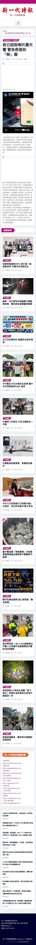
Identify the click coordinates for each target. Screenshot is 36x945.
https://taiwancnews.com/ (12, 793)
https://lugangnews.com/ (11, 788)
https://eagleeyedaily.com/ (12, 768)
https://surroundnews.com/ (12, 773)
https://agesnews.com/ (11, 783)
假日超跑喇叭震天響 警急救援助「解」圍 (17, 33)
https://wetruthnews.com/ (12, 778)
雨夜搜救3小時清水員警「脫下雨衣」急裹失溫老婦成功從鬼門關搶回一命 (17, 693)
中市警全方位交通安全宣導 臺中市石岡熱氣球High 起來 (18, 385)
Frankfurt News (13, 942)
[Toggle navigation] (18, 23)
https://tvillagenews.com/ (11, 803)
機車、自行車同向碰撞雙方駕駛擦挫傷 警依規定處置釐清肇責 (17, 302)
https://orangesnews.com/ (12, 798)
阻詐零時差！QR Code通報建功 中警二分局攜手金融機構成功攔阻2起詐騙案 (19, 646)
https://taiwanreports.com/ (12, 763)
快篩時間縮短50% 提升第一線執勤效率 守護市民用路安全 (17, 265)
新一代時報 (6, 59)
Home (5, 31)
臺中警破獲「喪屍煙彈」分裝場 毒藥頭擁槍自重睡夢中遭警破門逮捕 (17, 554)
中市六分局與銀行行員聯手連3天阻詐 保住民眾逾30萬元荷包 (18, 504)
